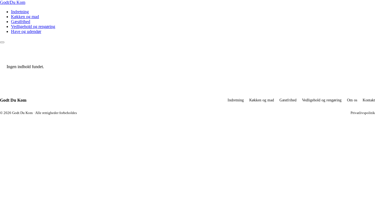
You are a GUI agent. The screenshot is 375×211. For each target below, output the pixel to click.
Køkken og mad (25, 16)
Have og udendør (26, 31)
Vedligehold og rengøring (33, 26)
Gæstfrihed (20, 21)
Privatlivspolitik (363, 113)
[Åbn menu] (2, 42)
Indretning (20, 11)
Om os (352, 100)
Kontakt (369, 100)
